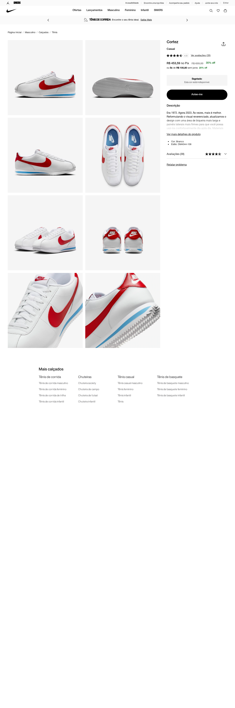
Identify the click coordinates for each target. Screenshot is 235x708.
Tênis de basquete (169, 376)
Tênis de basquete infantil (171, 395)
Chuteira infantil (86, 401)
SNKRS (158, 10)
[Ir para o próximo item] (187, 20)
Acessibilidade (132, 2)
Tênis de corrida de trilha (52, 395)
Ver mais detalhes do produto (184, 134)
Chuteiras (84, 376)
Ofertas (77, 10)
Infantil (145, 10)
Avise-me (197, 94)
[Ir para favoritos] (218, 10)
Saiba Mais (146, 19)
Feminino (130, 10)
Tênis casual (126, 376)
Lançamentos (94, 10)
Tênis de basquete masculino (173, 383)
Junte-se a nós (211, 3)
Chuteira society (87, 383)
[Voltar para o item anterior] (48, 20)
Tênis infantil (124, 395)
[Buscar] (211, 10)
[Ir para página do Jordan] (8, 2)
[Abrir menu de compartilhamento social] (223, 44)
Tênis (120, 401)
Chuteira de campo (88, 389)
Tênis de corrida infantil (51, 401)
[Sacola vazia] (225, 10)
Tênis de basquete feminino (172, 389)
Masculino (114, 10)
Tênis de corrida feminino (52, 389)
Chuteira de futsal (88, 395)
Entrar (226, 3)
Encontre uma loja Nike (154, 3)
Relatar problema (177, 164)
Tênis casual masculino (130, 383)
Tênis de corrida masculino (53, 383)
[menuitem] (77, 11)
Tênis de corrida (50, 376)
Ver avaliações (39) (201, 55)
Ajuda (197, 3)
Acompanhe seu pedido (179, 3)
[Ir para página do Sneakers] (17, 2)
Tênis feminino (125, 389)
